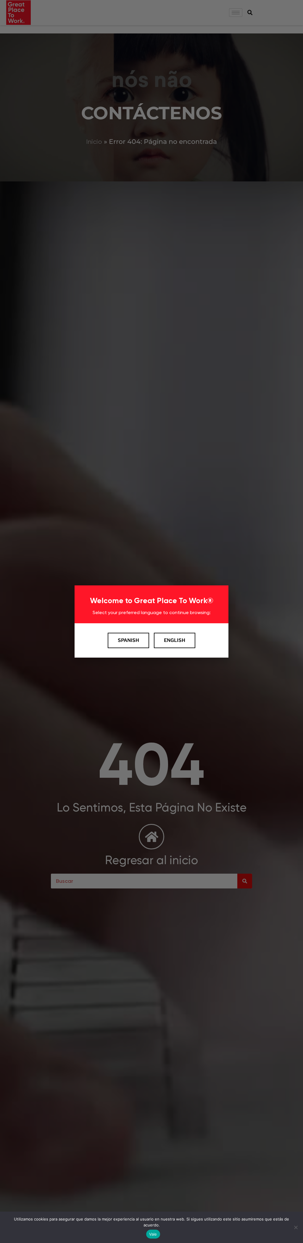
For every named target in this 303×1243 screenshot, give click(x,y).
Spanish (128, 640)
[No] (296, 1227)
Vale (153, 1234)
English (174, 640)
